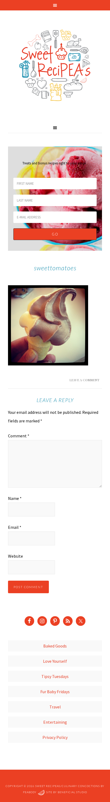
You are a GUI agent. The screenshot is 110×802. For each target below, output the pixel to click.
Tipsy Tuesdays (55, 676)
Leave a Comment (84, 380)
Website (15, 556)
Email (14, 527)
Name (15, 498)
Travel (55, 707)
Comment (18, 435)
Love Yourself (55, 661)
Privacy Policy (55, 737)
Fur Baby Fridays (55, 691)
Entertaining (55, 722)
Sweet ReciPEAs (55, 65)
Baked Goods (55, 646)
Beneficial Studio (72, 792)
